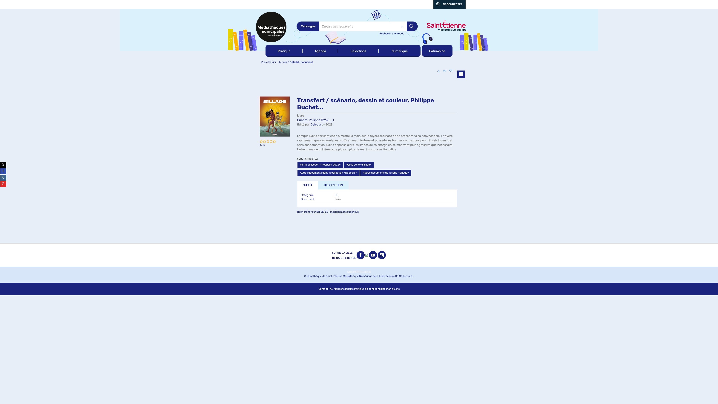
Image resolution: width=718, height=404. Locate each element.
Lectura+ (408, 276)
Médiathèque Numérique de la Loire (364, 276)
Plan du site (393, 288)
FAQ (331, 288)
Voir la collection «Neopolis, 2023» (320, 164)
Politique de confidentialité (370, 288)
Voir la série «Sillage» (359, 164)
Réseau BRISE (394, 276)
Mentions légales (344, 288)
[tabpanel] (359, 154)
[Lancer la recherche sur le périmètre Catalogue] (412, 26)
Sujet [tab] (307, 185)
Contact (323, 288)
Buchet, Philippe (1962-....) (315, 120)
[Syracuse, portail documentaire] (271, 27)
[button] (284, 51)
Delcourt (317, 124)
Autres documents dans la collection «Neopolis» (328, 172)
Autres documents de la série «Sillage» (386, 172)
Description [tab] (333, 185)
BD (336, 195)
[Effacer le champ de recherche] (402, 26)
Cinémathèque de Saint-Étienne (323, 276)
